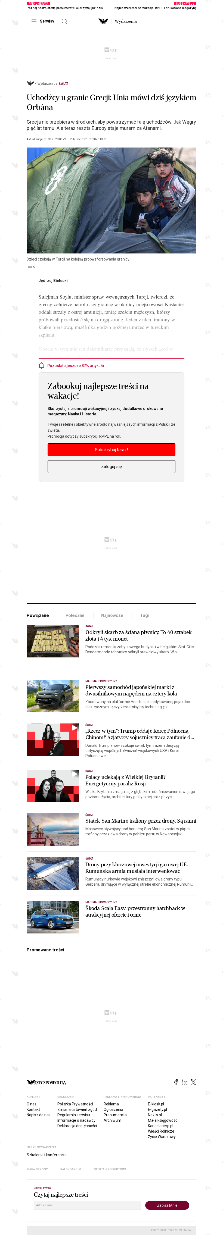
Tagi (144, 615)
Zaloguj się (111, 466)
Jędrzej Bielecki (53, 280)
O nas (31, 1104)
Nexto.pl (155, 1115)
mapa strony (37, 1169)
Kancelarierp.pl (160, 1126)
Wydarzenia (126, 21)
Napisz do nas (39, 1115)
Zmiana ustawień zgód (77, 1109)
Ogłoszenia (113, 1109)
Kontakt (33, 1109)
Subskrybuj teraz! (111, 449)
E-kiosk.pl (156, 1104)
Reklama (111, 1104)
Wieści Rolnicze (161, 1131)
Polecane (75, 615)
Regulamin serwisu (73, 1115)
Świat (63, 84)
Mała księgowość (162, 1120)
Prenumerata (115, 1115)
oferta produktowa (110, 1169)
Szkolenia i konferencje (47, 1155)
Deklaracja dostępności (77, 1126)
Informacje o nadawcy (76, 1120)
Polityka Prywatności (75, 1104)
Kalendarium (70, 1169)
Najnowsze (112, 615)
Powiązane (38, 615)
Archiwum (112, 1120)
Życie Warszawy (162, 1136)
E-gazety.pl (157, 1109)
